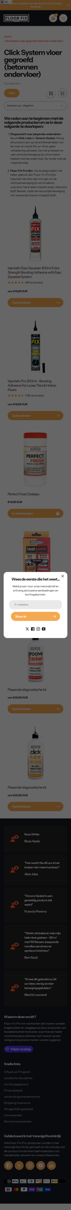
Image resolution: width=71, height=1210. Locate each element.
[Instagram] (38, 628)
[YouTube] (44, 628)
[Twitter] (27, 628)
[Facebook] (33, 628)
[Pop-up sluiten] (62, 576)
